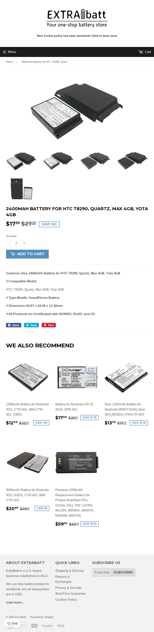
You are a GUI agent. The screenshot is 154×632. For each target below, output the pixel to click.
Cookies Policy (66, 599)
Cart (147, 52)
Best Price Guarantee (70, 593)
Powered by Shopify (41, 617)
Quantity (11, 236)
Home (9, 61)
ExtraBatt (20, 617)
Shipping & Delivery (69, 570)
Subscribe (123, 572)
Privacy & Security (68, 587)
